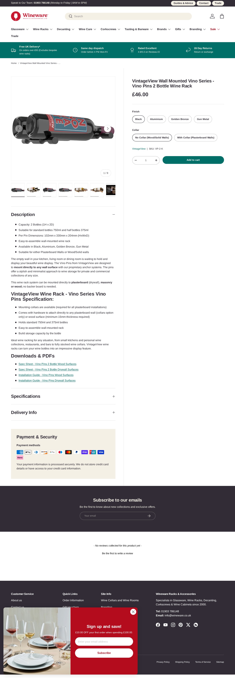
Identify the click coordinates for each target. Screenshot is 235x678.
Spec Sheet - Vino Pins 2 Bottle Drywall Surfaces (48, 369)
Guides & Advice (183, 3)
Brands (162, 29)
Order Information (73, 600)
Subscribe (104, 652)
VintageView (139, 148)
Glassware (18, 29)
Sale (213, 29)
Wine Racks (41, 29)
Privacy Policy (163, 662)
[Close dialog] (133, 612)
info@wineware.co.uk (178, 615)
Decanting (63, 29)
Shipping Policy (182, 662)
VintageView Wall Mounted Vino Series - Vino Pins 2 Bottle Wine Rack (40, 63)
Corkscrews (108, 29)
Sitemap (220, 662)
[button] (222, 16)
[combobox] (128, 16)
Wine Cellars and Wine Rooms (120, 600)
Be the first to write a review (117, 553)
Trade (218, 3)
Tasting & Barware (137, 29)
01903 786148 (170, 611)
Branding (196, 29)
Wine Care (85, 29)
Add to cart (193, 160)
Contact (204, 3)
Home (14, 63)
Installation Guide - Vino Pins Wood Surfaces (46, 375)
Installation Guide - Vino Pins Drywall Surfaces (47, 380)
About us (16, 600)
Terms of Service (203, 662)
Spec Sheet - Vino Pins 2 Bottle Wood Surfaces (47, 363)
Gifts (178, 29)
